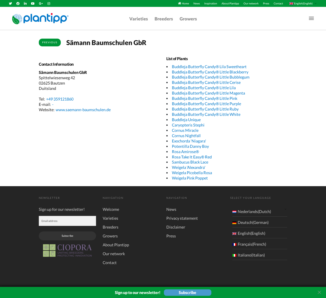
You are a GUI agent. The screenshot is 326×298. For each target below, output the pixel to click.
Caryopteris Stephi (188, 124)
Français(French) (252, 244)
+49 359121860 (59, 99)
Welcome (111, 209)
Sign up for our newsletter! (62, 209)
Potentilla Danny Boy (190, 146)
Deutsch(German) (253, 222)
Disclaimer (175, 227)
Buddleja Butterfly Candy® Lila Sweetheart (209, 66)
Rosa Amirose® (185, 151)
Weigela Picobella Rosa (192, 172)
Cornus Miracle (185, 130)
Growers (188, 18)
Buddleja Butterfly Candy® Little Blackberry (210, 71)
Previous (49, 42)
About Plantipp (230, 3)
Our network (251, 3)
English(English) (251, 233)
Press (266, 3)
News (196, 3)
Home (185, 3)
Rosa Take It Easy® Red (192, 156)
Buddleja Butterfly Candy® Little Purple (206, 103)
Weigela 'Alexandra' (188, 167)
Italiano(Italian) (251, 255)
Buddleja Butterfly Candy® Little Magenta (208, 93)
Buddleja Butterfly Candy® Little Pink (204, 98)
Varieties (138, 18)
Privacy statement (182, 218)
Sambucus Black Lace (190, 162)
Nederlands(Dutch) (254, 211)
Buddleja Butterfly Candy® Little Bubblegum (210, 77)
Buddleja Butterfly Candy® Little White (206, 114)
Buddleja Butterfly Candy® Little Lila (204, 87)
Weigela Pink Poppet (190, 178)
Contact (278, 3)
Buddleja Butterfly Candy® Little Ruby (205, 109)
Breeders (164, 18)
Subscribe (67, 235)
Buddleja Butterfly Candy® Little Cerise (206, 82)
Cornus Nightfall (186, 135)
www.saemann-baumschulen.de (83, 109)
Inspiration (210, 3)
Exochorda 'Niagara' (189, 140)
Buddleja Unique (186, 119)
